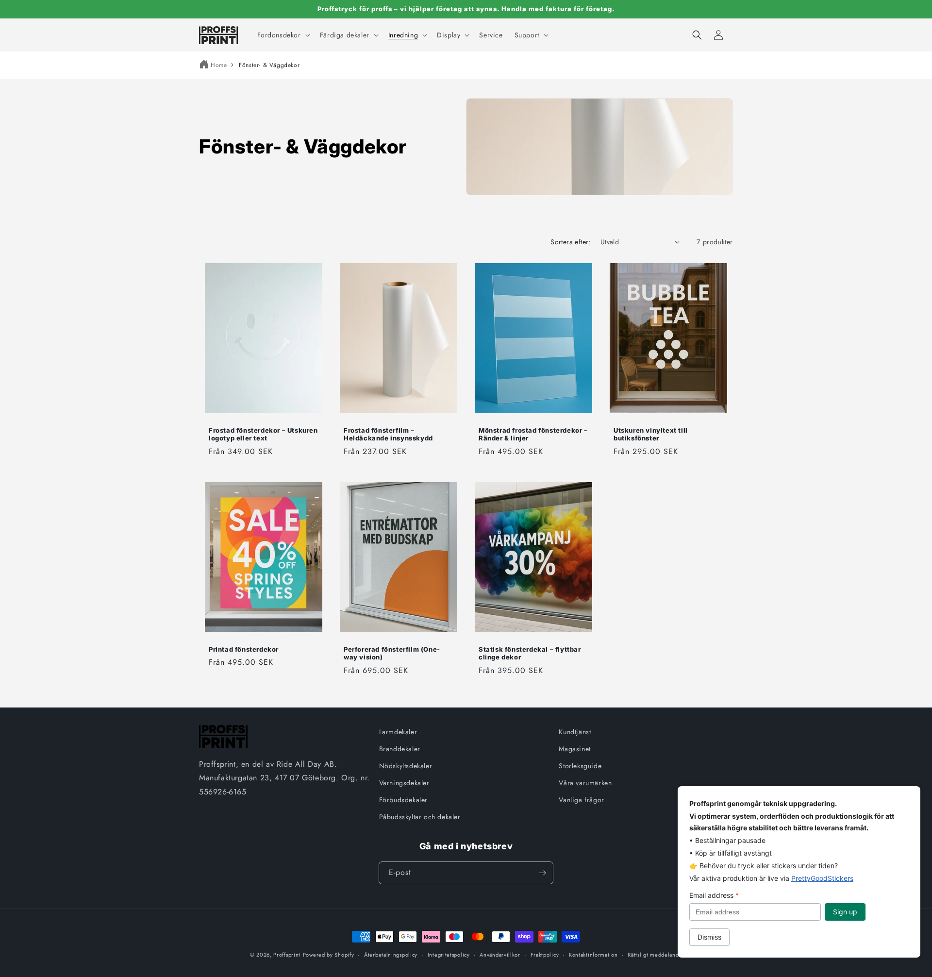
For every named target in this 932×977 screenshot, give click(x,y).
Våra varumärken (585, 783)
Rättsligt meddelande (655, 955)
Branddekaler (399, 749)
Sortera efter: (570, 242)
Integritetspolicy (449, 955)
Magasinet (574, 749)
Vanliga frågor (581, 800)
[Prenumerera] (542, 872)
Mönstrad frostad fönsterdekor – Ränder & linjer (533, 434)
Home (219, 65)
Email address (714, 895)
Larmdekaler (398, 732)
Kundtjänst (575, 732)
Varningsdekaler (404, 783)
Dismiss (709, 937)
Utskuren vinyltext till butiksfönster (651, 434)
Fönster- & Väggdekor (269, 65)
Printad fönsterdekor (244, 649)
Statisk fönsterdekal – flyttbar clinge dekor (530, 653)
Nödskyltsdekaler (406, 766)
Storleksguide (580, 766)
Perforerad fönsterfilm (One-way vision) (392, 653)
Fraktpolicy (545, 955)
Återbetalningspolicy (390, 955)
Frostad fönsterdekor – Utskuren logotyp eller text (263, 434)
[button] (282, 35)
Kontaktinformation (593, 955)
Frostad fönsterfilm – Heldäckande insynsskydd (388, 434)
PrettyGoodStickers (822, 878)
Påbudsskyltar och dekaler (420, 817)
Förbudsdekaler (403, 800)
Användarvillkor (500, 955)
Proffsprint (286, 955)
